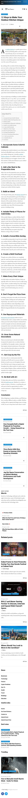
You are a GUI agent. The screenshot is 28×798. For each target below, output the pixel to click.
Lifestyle (4, 14)
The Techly (5, 789)
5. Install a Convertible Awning (9, 125)
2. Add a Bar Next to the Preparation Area (11, 120)
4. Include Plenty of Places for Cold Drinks (12, 123)
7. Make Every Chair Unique (9, 128)
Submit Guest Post (6, 720)
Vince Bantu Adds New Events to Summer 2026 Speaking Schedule (12, 451)
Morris (12, 24)
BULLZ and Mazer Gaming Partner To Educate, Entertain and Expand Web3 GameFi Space (13, 604)
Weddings (3, 695)
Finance (3, 681)
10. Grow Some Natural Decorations (11, 134)
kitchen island (20, 194)
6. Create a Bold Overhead (8, 127)
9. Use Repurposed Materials (9, 132)
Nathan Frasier (6, 783)
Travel (2, 693)
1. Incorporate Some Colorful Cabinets (11, 118)
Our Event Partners (6, 711)
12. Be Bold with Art (7, 138)
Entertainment (7, 593)
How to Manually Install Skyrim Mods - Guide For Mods (12, 780)
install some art (9, 382)
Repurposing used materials (7, 317)
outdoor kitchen (10, 49)
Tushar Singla (8, 432)
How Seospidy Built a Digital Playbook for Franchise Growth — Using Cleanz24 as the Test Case (13, 427)
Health (3, 690)
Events (3, 708)
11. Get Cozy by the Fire (8, 136)
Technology (4, 678)
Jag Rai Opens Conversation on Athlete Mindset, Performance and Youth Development (13, 475)
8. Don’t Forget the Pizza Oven (9, 130)
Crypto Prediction (5, 684)
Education (3, 698)
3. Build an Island (6, 121)
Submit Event (4, 717)
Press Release (8, 419)
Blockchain (4, 676)
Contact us (4, 714)
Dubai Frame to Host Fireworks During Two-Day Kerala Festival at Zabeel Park (13, 564)
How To (3, 687)
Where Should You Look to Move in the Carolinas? (11, 646)
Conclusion (5, 139)
